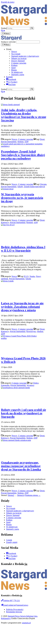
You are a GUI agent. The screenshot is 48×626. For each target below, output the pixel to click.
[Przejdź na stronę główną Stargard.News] (24, 26)
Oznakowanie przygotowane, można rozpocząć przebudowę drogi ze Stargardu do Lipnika (21, 466)
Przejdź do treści (7, 2)
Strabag (20, 142)
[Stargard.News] (11, 39)
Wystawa (30, 385)
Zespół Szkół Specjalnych (34, 186)
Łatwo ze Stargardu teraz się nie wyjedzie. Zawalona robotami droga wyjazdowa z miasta (22, 307)
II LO (26, 276)
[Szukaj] (32, 28)
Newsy (14, 51)
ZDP (27, 142)
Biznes (14, 70)
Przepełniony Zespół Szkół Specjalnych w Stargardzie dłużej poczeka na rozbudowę (23, 155)
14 (20, 495)
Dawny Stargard (18, 61)
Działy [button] (9, 49)
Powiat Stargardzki (8, 142)
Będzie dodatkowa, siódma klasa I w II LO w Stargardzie (23, 248)
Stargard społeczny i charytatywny (25, 56)
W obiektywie (17, 72)
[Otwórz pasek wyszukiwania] (3, 31)
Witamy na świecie (18, 58)
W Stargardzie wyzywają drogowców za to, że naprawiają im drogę (22, 198)
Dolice (36, 383)
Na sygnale (15, 54)
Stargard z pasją (17, 74)
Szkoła (28, 279)
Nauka (32, 276)
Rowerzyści (31, 331)
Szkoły (20, 186)
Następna (32, 495)
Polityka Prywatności (14, 609)
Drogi (42, 139)
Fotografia (5, 385)
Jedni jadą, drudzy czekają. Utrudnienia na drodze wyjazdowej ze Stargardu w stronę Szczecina (23, 115)
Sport (13, 68)
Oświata (43, 184)
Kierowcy (5, 222)
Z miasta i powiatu (18, 63)
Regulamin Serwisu (14, 612)
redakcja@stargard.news (15, 605)
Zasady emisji (11, 542)
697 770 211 (11, 600)
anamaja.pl (26, 623)
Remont (29, 222)
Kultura (14, 65)
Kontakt (9, 77)
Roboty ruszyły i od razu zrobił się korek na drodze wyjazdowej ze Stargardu (23, 413)
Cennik (9, 540)
